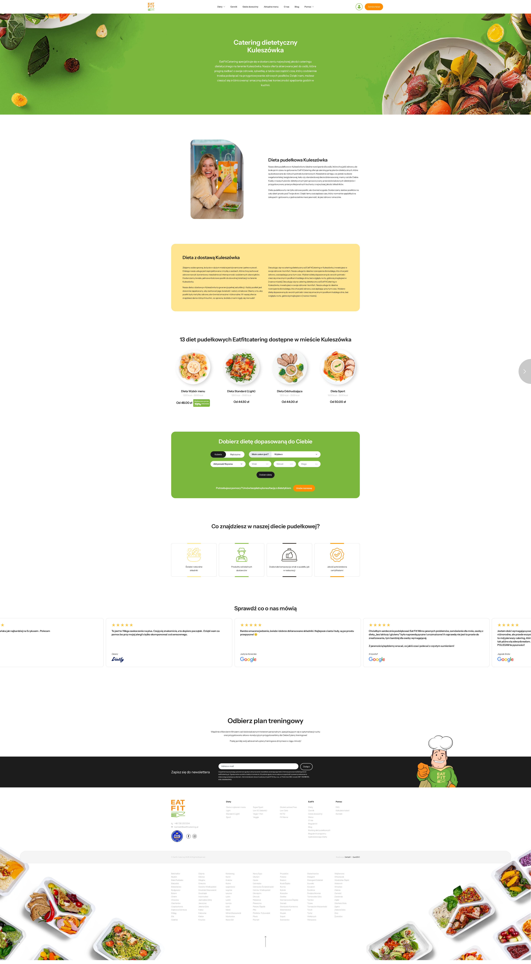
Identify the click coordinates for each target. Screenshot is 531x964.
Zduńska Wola (340, 903)
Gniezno (201, 883)
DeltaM (348, 857)
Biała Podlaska (177, 880)
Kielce (201, 916)
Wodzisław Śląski (342, 880)
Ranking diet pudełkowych (319, 830)
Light (228, 810)
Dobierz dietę (265, 474)
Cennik (233, 6)
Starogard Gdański (315, 880)
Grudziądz (202, 893)
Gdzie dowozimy (250, 6)
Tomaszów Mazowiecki (317, 906)
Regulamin (312, 823)
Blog (297, 6)
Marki (228, 910)
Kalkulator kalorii (342, 810)
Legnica (229, 890)
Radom (283, 880)
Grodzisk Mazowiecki (207, 890)
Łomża (228, 903)
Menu (310, 817)
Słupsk (283, 913)
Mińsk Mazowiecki (233, 913)
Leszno (229, 893)
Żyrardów (338, 916)
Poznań (256, 919)
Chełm (174, 896)
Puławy (283, 877)
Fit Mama (284, 817)
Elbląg (173, 913)
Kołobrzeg (230, 873)
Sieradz (283, 903)
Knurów (201, 919)
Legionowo (230, 887)
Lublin (228, 900)
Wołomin (338, 883)
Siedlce (283, 896)
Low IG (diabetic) (260, 810)
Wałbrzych (311, 916)
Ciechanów (176, 903)
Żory (336, 913)
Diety (219, 6)
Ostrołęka (257, 883)
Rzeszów (284, 893)
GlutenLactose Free (288, 807)
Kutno (228, 883)
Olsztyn (256, 877)
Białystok (175, 883)
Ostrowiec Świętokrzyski (263, 887)
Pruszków (284, 873)
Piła (254, 910)
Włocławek (339, 877)
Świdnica (311, 890)
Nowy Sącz (257, 873)
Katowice (202, 913)
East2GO (356, 857)
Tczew (310, 903)
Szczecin (311, 887)
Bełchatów (175, 873)
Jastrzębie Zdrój (205, 900)
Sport (228, 817)
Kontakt (339, 814)
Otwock (256, 896)
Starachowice (313, 873)
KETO (282, 814)
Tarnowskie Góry (314, 896)
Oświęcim (257, 893)
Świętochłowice (314, 893)
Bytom (174, 893)
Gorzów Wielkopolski (207, 887)
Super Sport (258, 807)
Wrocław (338, 887)
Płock (255, 916)
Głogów (201, 880)
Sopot (282, 916)
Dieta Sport (338, 391)
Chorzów (175, 900)
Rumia (282, 887)
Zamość (338, 893)
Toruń (309, 910)
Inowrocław (203, 896)
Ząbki (337, 900)
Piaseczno (257, 903)
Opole (255, 880)
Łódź (228, 906)
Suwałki (310, 883)
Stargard (310, 877)
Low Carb (284, 810)
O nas (286, 6)
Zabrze (337, 890)
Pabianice (257, 900)
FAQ (337, 807)
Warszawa (311, 919)
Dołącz (306, 766)
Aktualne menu (271, 6)
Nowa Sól (230, 919)
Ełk (172, 916)
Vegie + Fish (258, 814)
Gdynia (201, 873)
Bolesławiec (176, 887)
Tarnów (310, 900)
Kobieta (218, 454)
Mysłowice (230, 916)
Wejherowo (339, 873)
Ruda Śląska (285, 883)
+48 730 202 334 (182, 823)
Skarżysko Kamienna (289, 906)
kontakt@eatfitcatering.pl (186, 827)
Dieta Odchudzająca (289, 391)
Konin (228, 877)
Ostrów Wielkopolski (261, 890)
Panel (359, 6)
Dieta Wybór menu (193, 391)
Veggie (256, 817)
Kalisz (200, 910)
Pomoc (307, 6)
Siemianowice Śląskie (289, 900)
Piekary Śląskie (259, 906)
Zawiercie (339, 896)
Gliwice (201, 877)
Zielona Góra (340, 910)
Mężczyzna (235, 454)
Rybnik (283, 890)
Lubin (228, 896)
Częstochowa (177, 906)
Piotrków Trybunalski (261, 913)
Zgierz (337, 906)
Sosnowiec (284, 919)
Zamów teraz (374, 6)
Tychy (309, 913)
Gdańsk (174, 919)
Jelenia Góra (203, 906)
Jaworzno (202, 903)
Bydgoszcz (175, 890)
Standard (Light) (233, 814)
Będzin (174, 877)
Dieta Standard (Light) (241, 391)
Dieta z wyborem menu (236, 807)
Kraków (229, 880)
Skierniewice (285, 910)
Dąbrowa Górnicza (179, 910)
